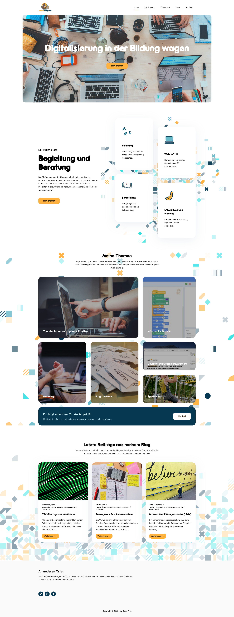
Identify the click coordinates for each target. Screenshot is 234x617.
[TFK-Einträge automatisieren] (63, 481)
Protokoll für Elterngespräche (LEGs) (170, 514)
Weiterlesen (51, 536)
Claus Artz (127, 611)
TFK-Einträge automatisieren (58, 514)
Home (136, 7)
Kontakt (189, 7)
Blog (178, 7)
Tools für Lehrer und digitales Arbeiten (58, 507)
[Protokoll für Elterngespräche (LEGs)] (171, 481)
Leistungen (150, 7)
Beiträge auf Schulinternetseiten (114, 514)
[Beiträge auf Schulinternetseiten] (117, 481)
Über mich (165, 7)
